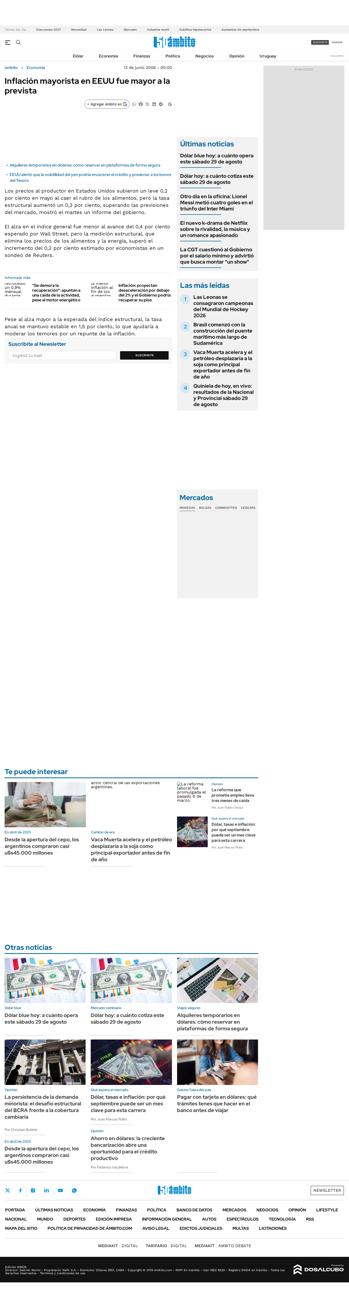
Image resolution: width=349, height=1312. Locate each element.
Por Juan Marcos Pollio (227, 847)
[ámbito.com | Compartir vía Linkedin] (154, 103)
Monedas (187, 508)
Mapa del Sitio (21, 1228)
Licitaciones (273, 1228)
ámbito (11, 68)
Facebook (20, 1190)
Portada (15, 1210)
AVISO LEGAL (155, 1228)
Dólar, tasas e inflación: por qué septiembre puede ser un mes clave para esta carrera (233, 832)
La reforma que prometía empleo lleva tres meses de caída (233, 795)
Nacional (16, 1219)
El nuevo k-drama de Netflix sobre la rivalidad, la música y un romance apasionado (215, 229)
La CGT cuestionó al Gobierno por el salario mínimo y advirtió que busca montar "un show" (217, 255)
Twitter (7, 1190)
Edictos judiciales (201, 1228)
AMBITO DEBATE (223, 1245)
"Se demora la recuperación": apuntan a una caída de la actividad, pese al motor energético (56, 293)
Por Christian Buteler (21, 1129)
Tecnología (282, 1219)
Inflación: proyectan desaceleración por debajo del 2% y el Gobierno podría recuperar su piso (145, 293)
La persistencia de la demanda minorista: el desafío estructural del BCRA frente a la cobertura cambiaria (43, 1107)
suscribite (320, 42)
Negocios (204, 56)
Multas (240, 1228)
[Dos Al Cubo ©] (319, 1269)
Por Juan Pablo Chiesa (227, 808)
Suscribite (144, 355)
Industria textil (158, 29)
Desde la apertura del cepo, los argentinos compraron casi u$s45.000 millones (42, 846)
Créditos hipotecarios (195, 29)
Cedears (248, 508)
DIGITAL (118, 1245)
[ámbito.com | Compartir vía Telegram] (161, 103)
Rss (310, 1219)
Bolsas (205, 508)
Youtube (60, 1190)
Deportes (74, 1219)
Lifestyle (327, 1210)
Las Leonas (105, 29)
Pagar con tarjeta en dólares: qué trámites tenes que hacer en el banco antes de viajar (217, 1104)
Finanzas (141, 56)
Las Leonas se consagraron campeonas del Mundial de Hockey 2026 (223, 306)
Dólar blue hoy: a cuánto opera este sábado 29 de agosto (216, 158)
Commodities (226, 508)
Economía (108, 56)
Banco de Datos (194, 1210)
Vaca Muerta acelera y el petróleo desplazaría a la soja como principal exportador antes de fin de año (222, 364)
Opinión (236, 56)
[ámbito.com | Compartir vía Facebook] (141, 103)
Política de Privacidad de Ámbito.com (90, 1228)
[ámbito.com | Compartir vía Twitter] (147, 103)
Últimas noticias (54, 1210)
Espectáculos (243, 1219)
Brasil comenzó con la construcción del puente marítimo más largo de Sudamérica (222, 333)
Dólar (78, 56)
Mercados (234, 1210)
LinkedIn (46, 1190)
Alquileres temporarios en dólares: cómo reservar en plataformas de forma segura (85, 165)
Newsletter (337, 55)
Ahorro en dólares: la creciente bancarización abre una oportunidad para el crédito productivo (128, 1148)
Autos (209, 1219)
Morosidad (79, 29)
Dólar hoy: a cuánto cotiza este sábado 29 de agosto (217, 179)
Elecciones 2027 (48, 29)
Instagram (33, 1190)
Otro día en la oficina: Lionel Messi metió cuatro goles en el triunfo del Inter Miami (216, 202)
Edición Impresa (114, 1219)
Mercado (130, 29)
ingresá (337, 42)
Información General (167, 1219)
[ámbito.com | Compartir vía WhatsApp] (134, 103)
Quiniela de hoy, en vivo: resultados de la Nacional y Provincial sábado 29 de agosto (223, 395)
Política (173, 56)
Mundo (45, 1219)
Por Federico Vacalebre (109, 1167)
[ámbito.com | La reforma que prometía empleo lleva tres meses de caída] (192, 797)
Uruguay (268, 56)
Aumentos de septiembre (240, 29)
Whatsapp (74, 1190)
